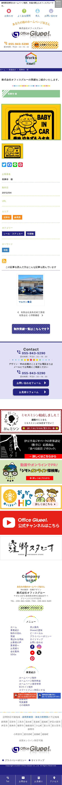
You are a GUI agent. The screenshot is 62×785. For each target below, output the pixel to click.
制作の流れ (16, 633)
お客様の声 (16, 642)
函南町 (45, 721)
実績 (13, 636)
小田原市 (18, 734)
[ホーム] (31, 39)
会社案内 (15, 651)
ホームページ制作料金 (30, 681)
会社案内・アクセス (30, 608)
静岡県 (17, 217)
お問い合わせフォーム (29, 382)
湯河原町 (28, 734)
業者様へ (15, 645)
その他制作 (24, 705)
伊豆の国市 (55, 721)
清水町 (29, 721)
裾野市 (20, 725)
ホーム (3, 70)
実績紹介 (12, 70)
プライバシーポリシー (41, 636)
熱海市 (12, 725)
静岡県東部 (27, 717)
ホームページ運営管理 (30, 684)
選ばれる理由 (17, 639)
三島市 (20, 721)
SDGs (13, 654)
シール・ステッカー (13, 233)
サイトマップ (36, 639)
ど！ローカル (36, 633)
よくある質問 (24, 12)
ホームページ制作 (27, 677)
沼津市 (6, 217)
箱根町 (45, 734)
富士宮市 (56, 725)
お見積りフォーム (45, 45)
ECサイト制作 (26, 687)
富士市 (47, 725)
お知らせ (8, 12)
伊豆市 (4, 725)
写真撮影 (23, 702)
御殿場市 (30, 725)
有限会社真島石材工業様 (33, 312)
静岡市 (31, 729)
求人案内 (34, 627)
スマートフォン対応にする (32, 690)
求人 (37, 12)
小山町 (39, 725)
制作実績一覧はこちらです (30, 328)
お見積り (15, 648)
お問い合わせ (51, 12)
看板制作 (23, 699)
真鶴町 (37, 734)
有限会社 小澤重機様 (29, 315)
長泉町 (37, 721)
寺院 (5, 250)
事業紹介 (15, 630)
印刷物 (30, 233)
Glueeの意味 (36, 630)
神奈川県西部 (41, 717)
